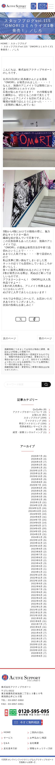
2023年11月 (36, 543)
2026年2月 (37, 464)
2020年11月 (36, 647)
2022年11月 (36, 577)
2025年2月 (37, 499)
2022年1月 (37, 606)
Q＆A (6, 743)
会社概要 (34, 743)
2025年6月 (37, 488)
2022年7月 (37, 589)
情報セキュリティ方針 (41, 748)
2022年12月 (36, 575)
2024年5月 (35, 525)
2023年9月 (37, 549)
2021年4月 (37, 633)
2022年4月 (37, 598)
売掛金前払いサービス (31, 426)
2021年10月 (36, 615)
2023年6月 (37, 557)
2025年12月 (36, 470)
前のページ (45, 338)
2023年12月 (36, 540)
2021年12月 (36, 609)
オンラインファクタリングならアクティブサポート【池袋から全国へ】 (31, 760)
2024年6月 (35, 522)
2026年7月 (37, 456)
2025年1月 (36, 502)
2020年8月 (37, 656)
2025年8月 (37, 482)
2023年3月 (37, 566)
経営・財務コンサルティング (28, 432)
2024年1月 (37, 537)
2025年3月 (37, 496)
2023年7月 (37, 554)
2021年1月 (37, 641)
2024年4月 (35, 528)
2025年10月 (36, 476)
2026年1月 (37, 467)
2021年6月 (36, 627)
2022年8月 (37, 586)
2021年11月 (36, 612)
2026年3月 (37, 462)
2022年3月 (37, 601)
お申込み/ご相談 (38, 737)
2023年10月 (36, 546)
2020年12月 (36, 644)
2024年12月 (36, 505)
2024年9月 (35, 514)
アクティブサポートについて (28, 412)
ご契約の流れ (37, 732)
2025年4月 (37, 493)
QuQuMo (38, 409)
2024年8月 (36, 517)
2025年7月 (35, 485)
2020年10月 (36, 650)
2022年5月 (37, 595)
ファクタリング (33, 420)
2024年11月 (35, 508)
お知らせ (36, 415)
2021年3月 (37, 635)
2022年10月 (36, 580)
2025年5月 (37, 491)
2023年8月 (37, 551)
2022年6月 (37, 592)
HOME (4, 43)
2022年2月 (37, 604)
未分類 (39, 429)
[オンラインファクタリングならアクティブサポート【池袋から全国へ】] (21, 677)
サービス (8, 737)
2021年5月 (37, 630)
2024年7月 (35, 520)
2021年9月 (37, 618)
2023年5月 (37, 560)
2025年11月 (36, 473)
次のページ (9, 338)
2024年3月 (35, 531)
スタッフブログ (19, 43)
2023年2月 (37, 569)
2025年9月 (37, 479)
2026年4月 (37, 459)
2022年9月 (37, 583)
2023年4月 (37, 563)
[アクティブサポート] (13, 6)
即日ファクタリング (29, 423)
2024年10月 (34, 511)
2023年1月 (37, 572)
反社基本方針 (10, 748)
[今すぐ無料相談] (43, 6)
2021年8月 (36, 621)
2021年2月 (37, 638)
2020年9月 (37, 653)
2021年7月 (37, 624)
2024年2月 (36, 534)
